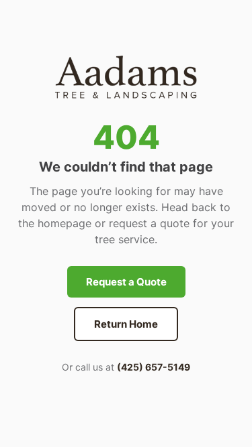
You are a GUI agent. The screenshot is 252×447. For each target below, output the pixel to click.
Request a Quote (126, 281)
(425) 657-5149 (153, 367)
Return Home (126, 324)
